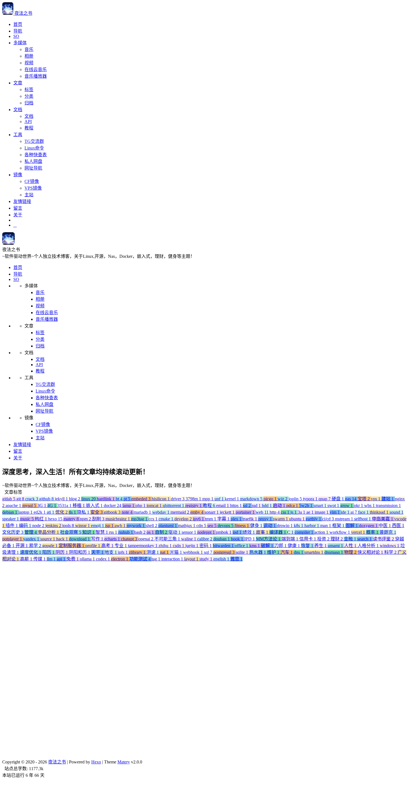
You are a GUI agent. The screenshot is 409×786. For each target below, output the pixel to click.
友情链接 (22, 201)
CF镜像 (31, 181)
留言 (17, 208)
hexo (28, 778)
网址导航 (33, 168)
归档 (28, 103)
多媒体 (20, 42)
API (28, 121)
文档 (17, 109)
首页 (17, 24)
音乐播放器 (35, 76)
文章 (17, 82)
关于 (17, 214)
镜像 (17, 174)
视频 (28, 62)
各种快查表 (35, 154)
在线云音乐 (35, 69)
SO (16, 36)
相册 (28, 56)
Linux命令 (34, 148)
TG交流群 (34, 141)
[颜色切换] (15, 225)
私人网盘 (33, 161)
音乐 (28, 49)
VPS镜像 (33, 188)
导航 (17, 31)
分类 (28, 96)
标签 (28, 89)
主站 (28, 194)
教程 (28, 128)
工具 (17, 134)
